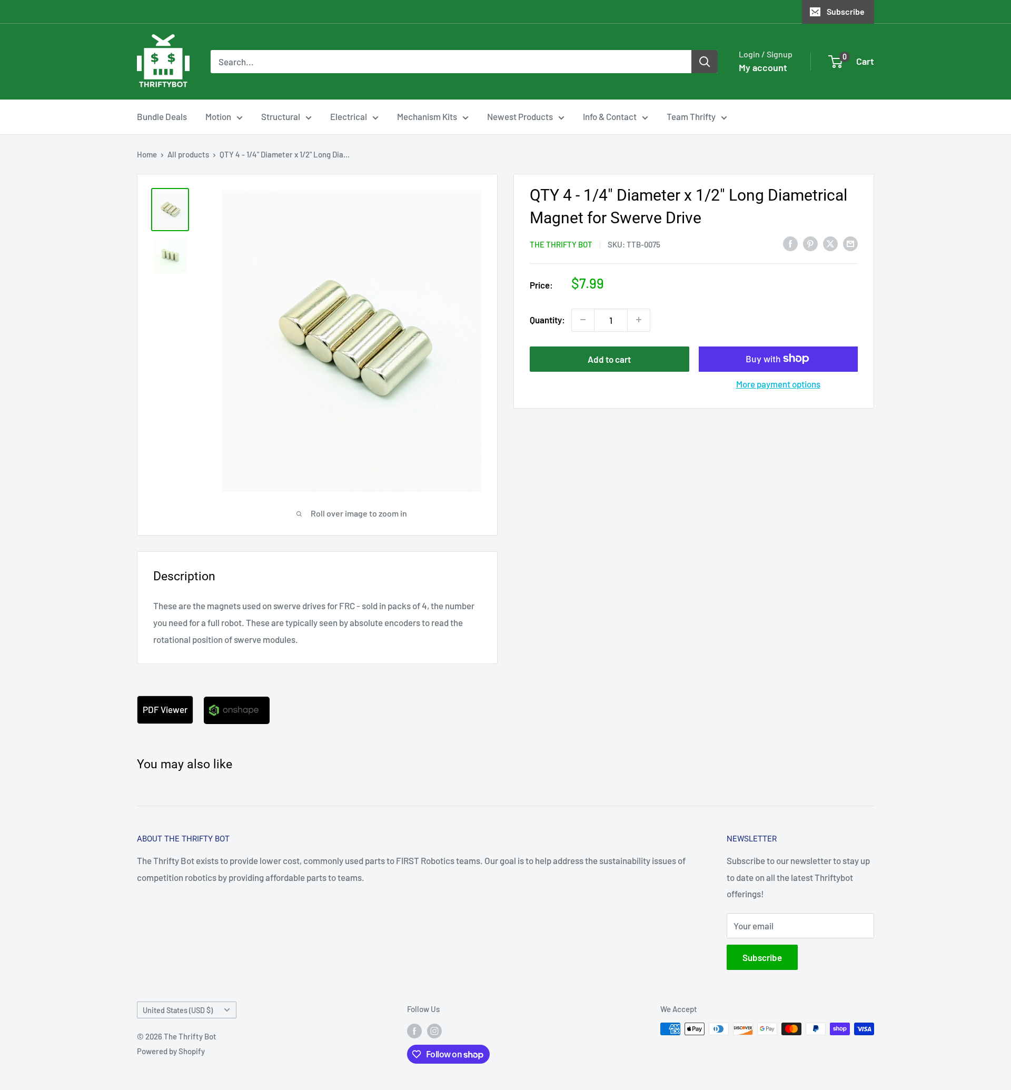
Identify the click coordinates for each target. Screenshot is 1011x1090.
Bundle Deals (162, 116)
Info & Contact (610, 116)
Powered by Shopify (171, 1051)
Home (147, 154)
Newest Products (520, 116)
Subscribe (846, 11)
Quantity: (547, 319)
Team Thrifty (691, 116)
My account (763, 67)
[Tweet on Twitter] (830, 243)
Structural (280, 116)
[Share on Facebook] (790, 243)
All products (188, 154)
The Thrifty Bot (561, 244)
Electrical (348, 116)
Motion (218, 116)
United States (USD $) (178, 1010)
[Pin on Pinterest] (810, 243)
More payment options (778, 383)
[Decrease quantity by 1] (583, 320)
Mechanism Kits (427, 116)
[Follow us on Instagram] (434, 1030)
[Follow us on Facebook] (414, 1030)
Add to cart (609, 358)
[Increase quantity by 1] (639, 320)
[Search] (704, 61)
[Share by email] (850, 243)
